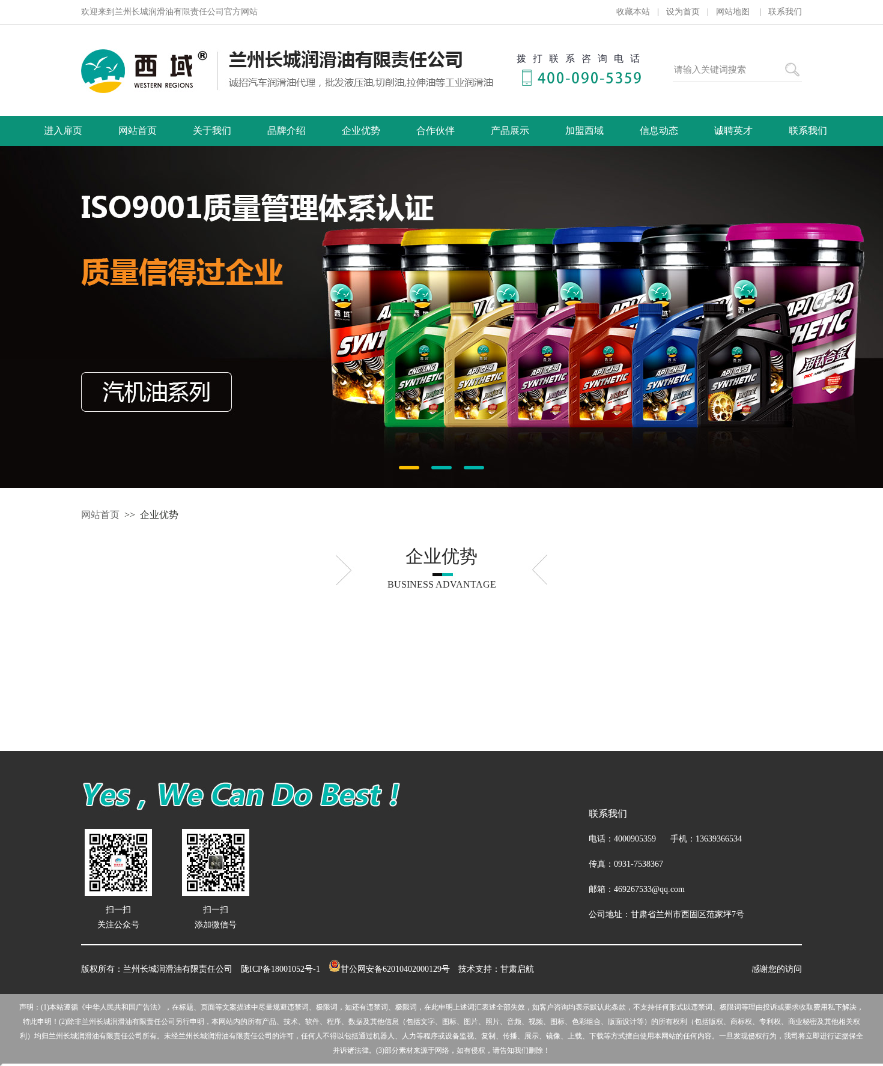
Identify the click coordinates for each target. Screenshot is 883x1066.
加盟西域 (584, 130)
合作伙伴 (435, 130)
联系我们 (785, 11)
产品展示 (510, 130)
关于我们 (212, 130)
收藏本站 (633, 11)
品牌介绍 (286, 130)
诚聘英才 (733, 130)
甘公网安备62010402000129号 (395, 969)
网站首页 (137, 130)
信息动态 (659, 130)
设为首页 (683, 11)
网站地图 (734, 11)
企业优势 (361, 130)
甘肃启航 (517, 969)
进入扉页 (63, 130)
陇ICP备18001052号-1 (280, 969)
